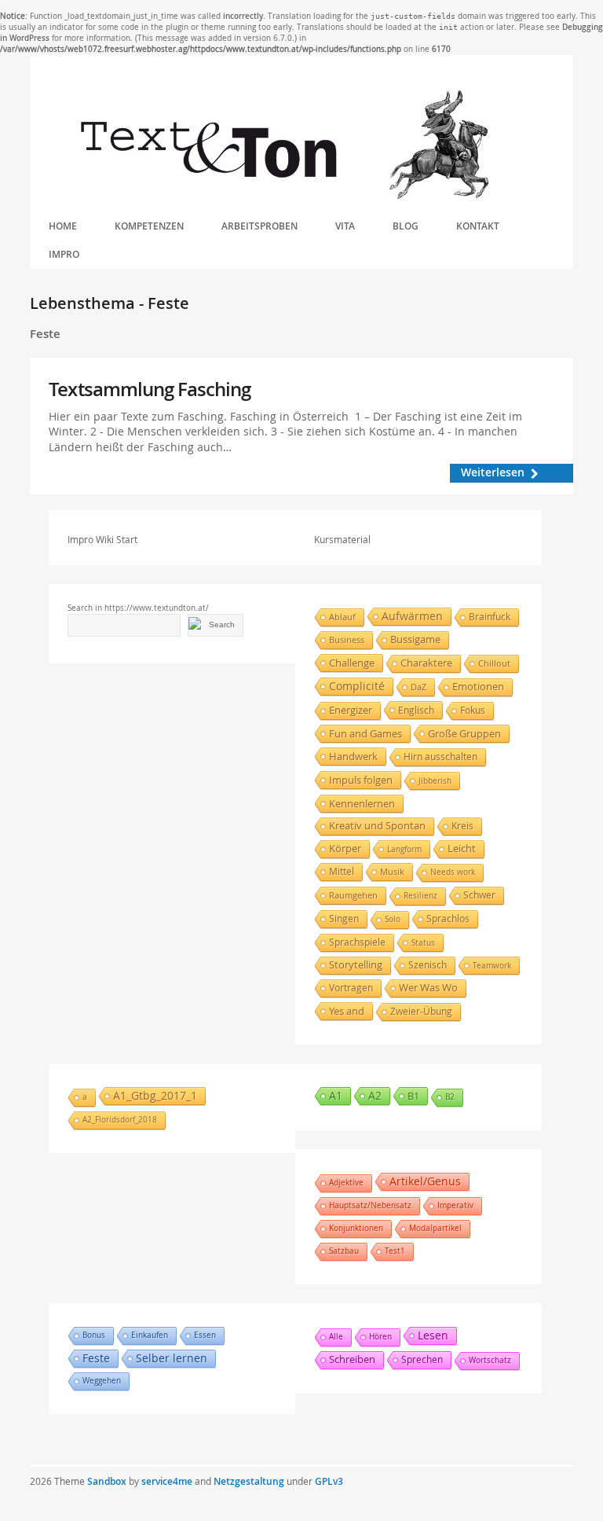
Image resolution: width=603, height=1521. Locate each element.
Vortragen (351, 988)
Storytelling (355, 965)
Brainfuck (489, 616)
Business (346, 639)
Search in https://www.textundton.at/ (138, 608)
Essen (205, 1335)
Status (423, 942)
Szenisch (427, 965)
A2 (375, 1095)
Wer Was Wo (428, 987)
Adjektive (346, 1182)
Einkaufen (149, 1335)
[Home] (284, 145)
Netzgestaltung (249, 1481)
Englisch (416, 710)
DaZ (418, 687)
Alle (336, 1337)
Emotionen (478, 686)
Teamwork (492, 965)
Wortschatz (490, 1360)
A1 (335, 1095)
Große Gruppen (464, 733)
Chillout (494, 663)
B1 (413, 1096)
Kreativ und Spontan (377, 825)
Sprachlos (448, 918)
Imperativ (455, 1205)
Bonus (93, 1335)
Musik (392, 871)
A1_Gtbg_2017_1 (155, 1095)
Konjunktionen (356, 1228)
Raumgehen (353, 895)
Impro (64, 254)
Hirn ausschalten (440, 756)
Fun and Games (365, 733)
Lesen (433, 1335)
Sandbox (106, 1481)
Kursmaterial (342, 539)
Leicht (462, 848)
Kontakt (477, 226)
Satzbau (344, 1251)
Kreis (462, 826)
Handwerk (353, 756)
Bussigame (415, 639)
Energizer (350, 710)
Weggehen (101, 1381)
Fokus (472, 710)
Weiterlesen (492, 472)
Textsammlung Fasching (149, 389)
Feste (96, 1357)
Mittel (341, 871)
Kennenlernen (362, 803)
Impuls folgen (361, 780)
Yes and (346, 1011)
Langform (404, 848)
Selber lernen (171, 1357)
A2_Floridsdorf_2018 (119, 1120)
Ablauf (342, 617)
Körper (345, 848)
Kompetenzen (149, 226)
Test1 (395, 1251)
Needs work (452, 872)
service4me (166, 1481)
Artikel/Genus (425, 1181)
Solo (392, 919)
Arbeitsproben (259, 226)
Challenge (352, 663)
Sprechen (422, 1359)
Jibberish (434, 780)
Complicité (357, 686)
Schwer (479, 895)
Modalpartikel (435, 1228)
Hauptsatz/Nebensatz (370, 1205)
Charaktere (426, 663)
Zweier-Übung (421, 1011)
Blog (405, 226)
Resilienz (420, 896)
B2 (450, 1097)
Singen (344, 918)
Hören (380, 1337)
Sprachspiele (357, 942)
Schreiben (352, 1359)
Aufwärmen (412, 615)
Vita (345, 226)
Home (63, 226)
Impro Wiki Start (102, 539)
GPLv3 (329, 1481)
